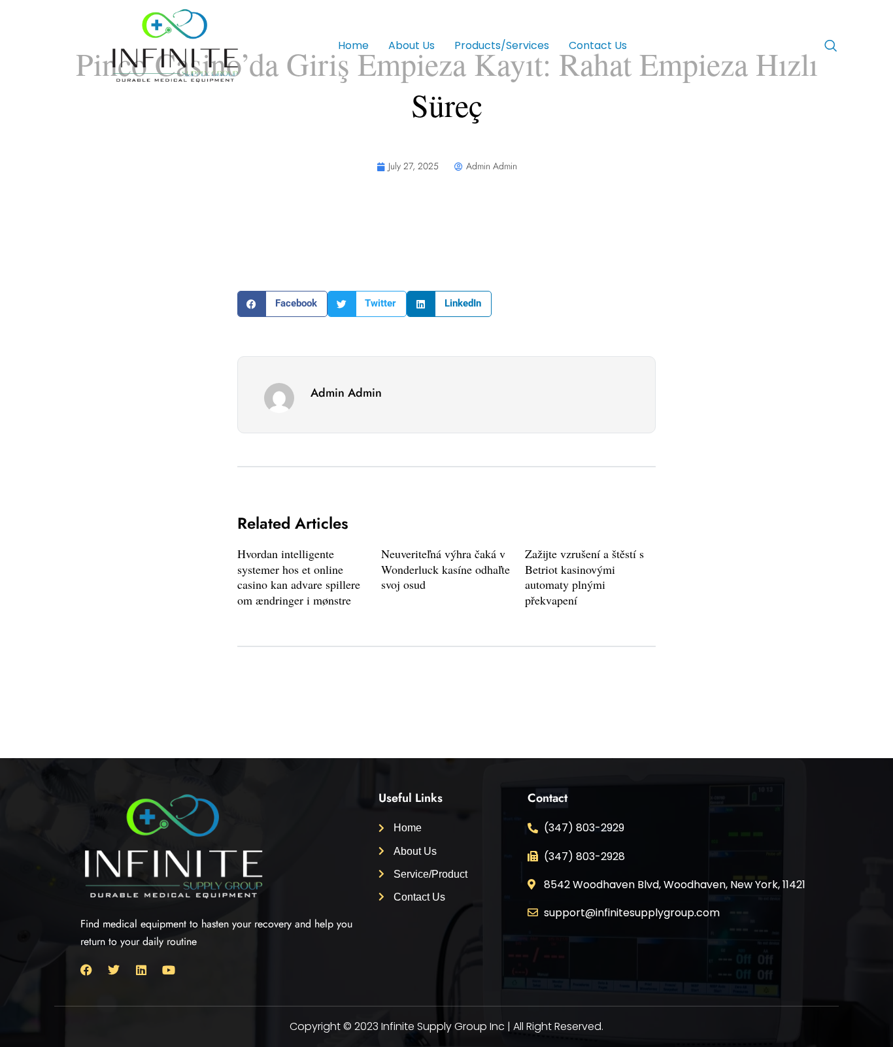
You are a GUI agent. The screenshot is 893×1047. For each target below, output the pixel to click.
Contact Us (598, 45)
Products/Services (501, 45)
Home (353, 45)
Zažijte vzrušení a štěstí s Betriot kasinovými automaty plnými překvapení (584, 576)
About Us (411, 45)
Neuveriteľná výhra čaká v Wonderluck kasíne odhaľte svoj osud (445, 569)
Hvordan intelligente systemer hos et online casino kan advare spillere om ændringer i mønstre (298, 576)
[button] (282, 304)
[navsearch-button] (830, 47)
